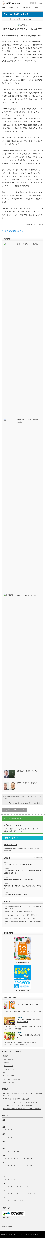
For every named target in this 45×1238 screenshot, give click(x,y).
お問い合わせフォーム (9, 1082)
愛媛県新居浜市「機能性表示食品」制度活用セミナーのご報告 (22, 887)
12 (15, 1130)
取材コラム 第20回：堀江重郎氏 (27, 595)
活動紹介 (6, 1062)
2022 (3, 1148)
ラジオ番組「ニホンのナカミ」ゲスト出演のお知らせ (20, 918)
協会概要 (5, 1056)
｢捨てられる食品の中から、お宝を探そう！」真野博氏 (24, 803)
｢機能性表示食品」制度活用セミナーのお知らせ (18, 879)
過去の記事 (39, 857)
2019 (3, 1169)
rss (31, 3)
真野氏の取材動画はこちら (13, 231)
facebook (34, 3)
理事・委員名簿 (8, 1059)
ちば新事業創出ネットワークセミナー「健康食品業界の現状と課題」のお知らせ (22, 872)
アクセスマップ (8, 1066)
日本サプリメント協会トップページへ (14, 810)
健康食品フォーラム (7, 1226)
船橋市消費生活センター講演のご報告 (15, 894)
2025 (3, 1127)
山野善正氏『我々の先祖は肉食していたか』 (29, 421)
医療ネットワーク (9, 1069)
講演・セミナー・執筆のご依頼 (12, 1079)
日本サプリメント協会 (25, 19)
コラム (18, 7)
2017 (3, 1183)
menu (40, 3)
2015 (3, 1197)
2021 (3, 1155)
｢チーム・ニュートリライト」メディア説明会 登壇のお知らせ (22, 915)
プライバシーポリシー (9, 1075)
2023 (3, 1141)
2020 (3, 1162)
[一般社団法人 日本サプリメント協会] (14, 3)
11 (18, 1144)
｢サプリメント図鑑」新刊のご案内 (27, 1004)
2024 (3, 1134)
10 (11, 1130)
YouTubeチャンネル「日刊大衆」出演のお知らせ (18, 911)
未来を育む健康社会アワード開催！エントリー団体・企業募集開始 (22, 1109)
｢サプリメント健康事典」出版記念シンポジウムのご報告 (29, 1021)
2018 (3, 1176)
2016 (3, 1190)
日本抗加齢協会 (6, 1217)
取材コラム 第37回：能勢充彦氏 (27, 783)
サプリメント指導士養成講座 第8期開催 (28, 1036)
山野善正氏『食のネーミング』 (27, 771)
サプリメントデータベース (13, 825)
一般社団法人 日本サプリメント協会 (19, 1234)
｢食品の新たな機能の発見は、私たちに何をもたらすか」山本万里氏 (23, 797)
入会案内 (5, 1072)
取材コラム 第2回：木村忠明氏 (27, 244)
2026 (3, 1120)
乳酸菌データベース (10, 845)
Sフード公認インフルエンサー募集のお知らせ (18, 864)
